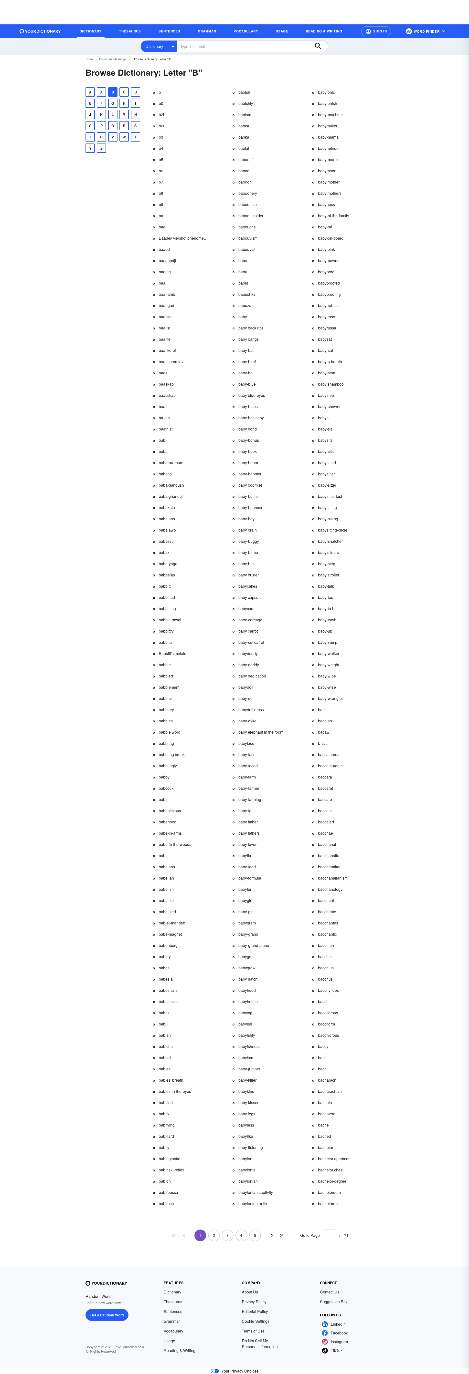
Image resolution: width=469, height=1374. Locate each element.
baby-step (326, 563)
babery (165, 956)
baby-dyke (247, 721)
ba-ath (164, 417)
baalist (164, 328)
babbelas (167, 575)
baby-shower (329, 406)
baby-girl (246, 911)
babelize (166, 900)
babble (165, 664)
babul (243, 283)
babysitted (327, 462)
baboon (245, 182)
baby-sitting (328, 519)
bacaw (324, 732)
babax (164, 552)
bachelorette (329, 1203)
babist (243, 126)
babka (243, 137)
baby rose (326, 316)
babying (245, 1012)
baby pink (326, 249)
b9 (161, 204)
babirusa (166, 1203)
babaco (165, 474)
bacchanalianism (333, 878)
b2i (161, 126)
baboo (243, 171)
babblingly (168, 766)
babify (164, 1114)
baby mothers (329, 193)
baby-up (325, 631)
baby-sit (325, 429)
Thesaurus (173, 1301)
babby (164, 777)
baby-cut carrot (251, 642)
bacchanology (330, 889)
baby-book (247, 451)
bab (162, 440)
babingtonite (169, 1158)
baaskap (166, 384)
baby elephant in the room (260, 732)
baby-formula (249, 878)
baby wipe (327, 676)
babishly (245, 103)
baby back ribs (251, 328)
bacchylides (328, 990)
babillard (166, 1136)
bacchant (326, 900)
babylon (245, 1158)
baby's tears (328, 552)
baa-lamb (167, 294)
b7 (161, 182)
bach (322, 1069)
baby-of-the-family (333, 215)
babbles (166, 721)
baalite (165, 339)
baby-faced (248, 766)
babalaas (167, 519)
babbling (166, 743)
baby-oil (325, 227)
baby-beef (247, 361)
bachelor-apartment (335, 1158)
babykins (246, 1091)
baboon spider (250, 215)
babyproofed (329, 283)
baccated (326, 822)
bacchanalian (329, 867)
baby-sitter (327, 485)
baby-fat (245, 810)
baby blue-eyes (251, 395)
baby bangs (248, 339)
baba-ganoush (171, 485)
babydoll (245, 687)
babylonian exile (252, 1203)
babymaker (327, 126)
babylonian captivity (255, 1192)
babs (242, 260)
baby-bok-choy (251, 417)
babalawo (167, 530)
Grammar (172, 1321)
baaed (164, 249)
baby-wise (327, 687)
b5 (161, 159)
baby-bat (246, 350)
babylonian (248, 1181)
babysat (325, 339)
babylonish (327, 103)
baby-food (247, 867)
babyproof (326, 272)
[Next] (272, 1235)
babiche (166, 1046)
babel (164, 855)
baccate (325, 810)
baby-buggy (248, 541)
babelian (166, 878)
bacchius (326, 968)
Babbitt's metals (172, 653)
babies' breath (171, 1080)
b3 (161, 137)
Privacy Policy (254, 1301)
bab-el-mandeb (172, 923)
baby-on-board (330, 238)
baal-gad (166, 305)
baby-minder (329, 148)
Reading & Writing (179, 1350)
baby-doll (246, 698)
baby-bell (246, 373)
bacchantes (328, 923)
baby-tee (325, 597)
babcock (166, 788)
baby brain (247, 530)
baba (163, 451)
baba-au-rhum (171, 462)
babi (162, 1024)
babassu (166, 541)
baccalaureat (329, 754)
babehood (167, 822)
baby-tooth (327, 620)
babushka (247, 294)
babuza (244, 305)
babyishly (246, 1035)
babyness (326, 204)
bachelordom (329, 1192)
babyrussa (327, 328)
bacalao (325, 721)
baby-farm (247, 777)
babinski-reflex (171, 1170)
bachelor (325, 1147)
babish (244, 92)
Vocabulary (173, 1331)
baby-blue (247, 384)
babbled (166, 676)
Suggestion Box (334, 1301)
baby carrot (248, 631)
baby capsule (250, 597)
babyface (246, 743)
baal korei (167, 350)
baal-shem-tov (171, 361)
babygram (247, 923)
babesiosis (168, 1001)
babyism (245, 1057)
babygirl (245, 900)
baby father (248, 822)
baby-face (247, 754)
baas (163, 373)
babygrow (247, 968)
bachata (325, 1102)
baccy (323, 1046)
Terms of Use (253, 1331)
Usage (169, 1340)
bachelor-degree (332, 1181)
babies (165, 1069)
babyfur (244, 889)
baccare (325, 799)
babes (164, 968)
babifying (167, 1125)
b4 (161, 148)
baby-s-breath (330, 361)
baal (162, 283)
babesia (166, 979)
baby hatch (247, 979)
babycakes (247, 586)
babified (166, 1102)
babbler (165, 698)
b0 (161, 103)
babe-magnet (170, 934)
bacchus (325, 979)
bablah (244, 148)
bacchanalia (328, 855)
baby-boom (248, 462)
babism (244, 114)
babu (242, 272)
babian (165, 1035)
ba (161, 215)
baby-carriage (250, 620)
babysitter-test (330, 496)
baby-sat (325, 350)
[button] (376, 31)
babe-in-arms (170, 833)
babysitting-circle (332, 530)
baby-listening (250, 1147)
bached (324, 1136)
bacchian (326, 945)
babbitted (167, 597)
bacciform (326, 1024)
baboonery (247, 193)
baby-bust (247, 563)
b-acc (323, 743)
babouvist (246, 249)
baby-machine (330, 114)
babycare (246, 608)
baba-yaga (168, 563)
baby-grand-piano (253, 945)
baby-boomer (249, 474)
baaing (165, 272)
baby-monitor (329, 159)
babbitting (167, 608)
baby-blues (248, 406)
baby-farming (249, 799)
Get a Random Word (107, 1314)
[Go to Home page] (40, 31)
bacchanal (327, 844)
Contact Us (329, 1292)
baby (242, 316)
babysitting (327, 507)
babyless (246, 1125)
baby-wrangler (330, 698)
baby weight (328, 664)
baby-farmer (248, 788)
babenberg (168, 945)
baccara (325, 777)
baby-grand (248, 934)
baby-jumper (249, 1069)
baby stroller (328, 575)
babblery (166, 709)
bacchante (327, 911)
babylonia (247, 1170)
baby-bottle (248, 496)
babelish (166, 889)
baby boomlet (250, 485)
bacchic (324, 956)
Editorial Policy (255, 1311)
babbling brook (172, 754)
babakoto (167, 507)
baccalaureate (330, 766)
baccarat (325, 788)
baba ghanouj (171, 496)
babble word (169, 732)
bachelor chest (330, 1170)
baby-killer (247, 1080)
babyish (245, 1024)
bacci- (323, 1001)
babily (164, 1147)
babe (163, 799)
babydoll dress (251, 709)
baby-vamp (327, 642)
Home (89, 59)
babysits (325, 440)
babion (165, 1181)
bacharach (327, 1080)
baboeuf (245, 159)
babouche (247, 227)
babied (165, 1057)
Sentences (173, 1311)
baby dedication (252, 676)
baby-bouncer (250, 507)
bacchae (325, 833)
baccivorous (328, 1035)
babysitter (326, 474)
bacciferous (328, 1012)
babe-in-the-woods (175, 844)
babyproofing (329, 294)
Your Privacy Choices (240, 1371)
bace (322, 1057)
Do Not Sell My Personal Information (260, 1343)
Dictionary (154, 46)
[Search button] (320, 46)
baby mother (329, 182)
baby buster (248, 575)
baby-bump (248, 552)
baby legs (246, 1114)
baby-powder (329, 260)
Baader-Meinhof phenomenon (183, 238)
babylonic (326, 92)
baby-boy (246, 519)
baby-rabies (328, 305)
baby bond (247, 429)
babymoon (327, 171)
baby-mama (328, 137)
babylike (245, 1136)
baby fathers (249, 833)
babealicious (170, 810)
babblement (169, 687)
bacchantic (327, 934)
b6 (161, 171)
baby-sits (326, 451)
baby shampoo (331, 384)
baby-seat (326, 373)
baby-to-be (327, 608)
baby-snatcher (330, 541)
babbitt (165, 586)
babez (164, 1012)
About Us (250, 1292)
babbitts (165, 642)
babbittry (166, 631)
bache (323, 1125)
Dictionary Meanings (113, 59)
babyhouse (248, 1001)
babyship (326, 395)
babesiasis (168, 990)
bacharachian (330, 1091)
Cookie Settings (255, 1321)
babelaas (167, 867)
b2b (162, 114)
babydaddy (248, 653)
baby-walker (328, 653)
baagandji (167, 260)
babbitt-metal (170, 620)
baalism (165, 316)
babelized (167, 911)
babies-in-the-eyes (175, 1091)
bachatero (326, 1114)
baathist (165, 429)
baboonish (247, 204)
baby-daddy (248, 664)
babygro (245, 956)
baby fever (247, 844)
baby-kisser (248, 1102)
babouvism (247, 238)
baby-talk (326, 586)
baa (162, 227)
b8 (161, 193)
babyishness (249, 1046)
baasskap (167, 395)
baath (164, 406)
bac (321, 709)
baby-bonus (248, 440)
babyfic (244, 855)
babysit (324, 417)
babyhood (247, 990)
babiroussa (168, 1192)
